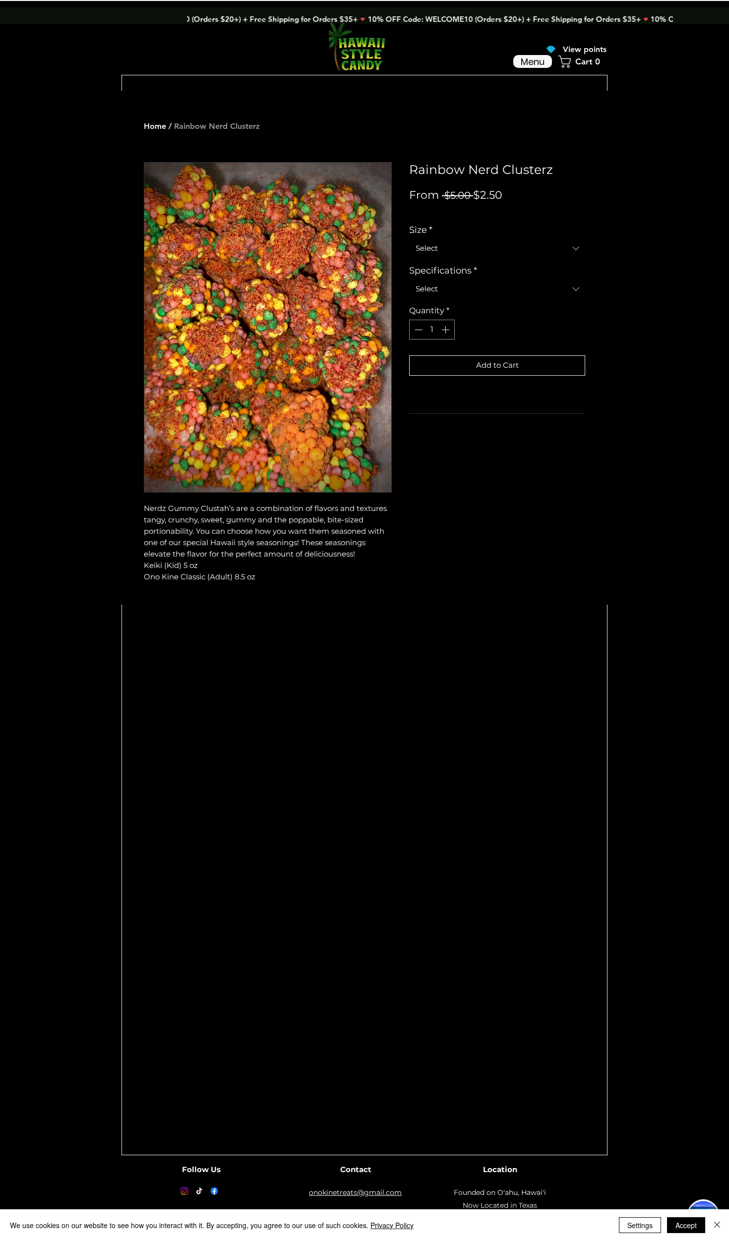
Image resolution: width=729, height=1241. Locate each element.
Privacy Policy (392, 1225)
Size (420, 230)
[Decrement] (418, 329)
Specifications (443, 270)
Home (155, 126)
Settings (640, 1225)
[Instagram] (184, 1191)
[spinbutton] (432, 329)
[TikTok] (199, 1191)
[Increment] (446, 329)
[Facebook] (214, 1191)
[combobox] (497, 248)
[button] (583, 62)
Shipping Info (506, 210)
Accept (686, 1225)
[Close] (717, 1225)
